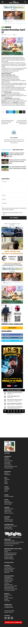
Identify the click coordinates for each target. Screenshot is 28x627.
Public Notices (7, 474)
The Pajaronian (7, 588)
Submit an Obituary (8, 521)
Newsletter (6, 457)
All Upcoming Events (8, 508)
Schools (6, 482)
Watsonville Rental (8, 528)
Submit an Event (8, 511)
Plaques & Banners (8, 468)
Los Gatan (6, 583)
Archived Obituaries (8, 519)
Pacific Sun (6, 572)
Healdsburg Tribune (8, 578)
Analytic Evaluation (8, 557)
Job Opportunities (8, 606)
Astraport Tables (8, 527)
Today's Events (7, 510)
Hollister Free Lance (8, 580)
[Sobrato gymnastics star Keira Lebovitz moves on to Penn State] (5, 161)
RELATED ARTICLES (6, 149)
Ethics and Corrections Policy (10, 466)
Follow (20, 337)
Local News (6, 479)
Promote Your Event (8, 513)
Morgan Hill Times (8, 584)
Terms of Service (8, 465)
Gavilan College (8, 27)
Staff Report (4, 34)
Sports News (7, 501)
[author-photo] (14, 132)
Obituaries (6, 518)
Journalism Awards (8, 607)
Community (6, 488)
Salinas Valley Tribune (9, 587)
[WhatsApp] (17, 111)
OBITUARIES (7, 516)
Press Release (7, 462)
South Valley (7, 600)
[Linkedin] (14, 111)
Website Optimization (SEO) (10, 553)
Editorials (6, 489)
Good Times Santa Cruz (9, 568)
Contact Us (6, 459)
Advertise (6, 473)
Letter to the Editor (8, 460)
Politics (6, 483)
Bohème (6, 596)
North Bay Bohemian (9, 571)
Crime (5, 480)
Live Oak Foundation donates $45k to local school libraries (21, 122)
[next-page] (5, 174)
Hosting (6, 551)
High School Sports (8, 502)
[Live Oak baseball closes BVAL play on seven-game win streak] (5, 168)
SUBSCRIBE (7, 453)
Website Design (7, 550)
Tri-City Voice (7, 590)
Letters (5, 491)
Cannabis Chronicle (8, 597)
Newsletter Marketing (9, 558)
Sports (3, 27)
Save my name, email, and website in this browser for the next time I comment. (14, 209)
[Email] (20, 111)
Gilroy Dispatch (7, 577)
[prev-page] (2, 174)
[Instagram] (8, 618)
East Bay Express (8, 566)
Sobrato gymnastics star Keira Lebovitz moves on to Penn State (17, 161)
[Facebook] (7, 111)
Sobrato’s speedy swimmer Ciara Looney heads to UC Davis (16, 154)
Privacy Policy (7, 463)
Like (21, 334)
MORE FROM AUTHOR (17, 149)
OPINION (6, 487)
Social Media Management (10, 554)
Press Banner (7, 586)
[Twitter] (10, 111)
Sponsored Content (8, 555)
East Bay (6, 599)
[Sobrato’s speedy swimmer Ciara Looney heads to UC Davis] (5, 154)
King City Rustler (8, 581)
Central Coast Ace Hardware (10, 526)
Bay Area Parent (8, 595)
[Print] (23, 111)
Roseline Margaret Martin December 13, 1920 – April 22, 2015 (7, 122)
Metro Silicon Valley (8, 569)
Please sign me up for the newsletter (11, 212)
